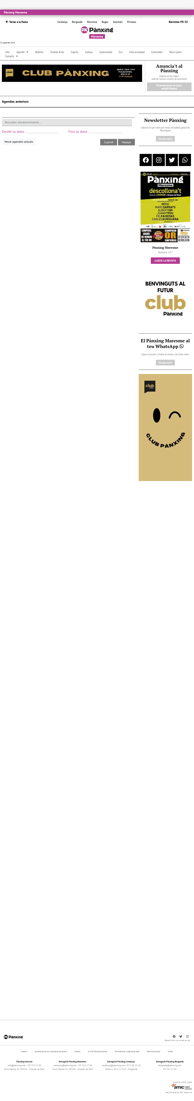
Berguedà (77, 22)
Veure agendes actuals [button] (18, 141)
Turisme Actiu (57, 52)
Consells (9, 56)
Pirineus (131, 22)
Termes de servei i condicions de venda (127, 1051)
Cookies (170, 1051)
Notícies (39, 52)
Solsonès (118, 22)
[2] (165, 427)
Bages (105, 22)
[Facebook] (146, 160)
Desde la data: (13, 131)
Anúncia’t (24, 1051)
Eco (121, 52)
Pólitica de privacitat (153, 1051)
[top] (72, 73)
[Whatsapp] (185, 160)
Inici (7, 52)
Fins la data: (78, 131)
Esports (74, 52)
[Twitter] (172, 160)
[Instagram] (159, 160)
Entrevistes (157, 52)
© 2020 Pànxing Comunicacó (97, 1051)
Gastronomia (105, 52)
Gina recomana (137, 52)
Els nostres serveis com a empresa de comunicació (51, 1051)
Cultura (88, 52)
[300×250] (165, 299)
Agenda (20, 52)
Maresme (92, 22)
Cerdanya (62, 22)
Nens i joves (175, 52)
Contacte (77, 1051)
